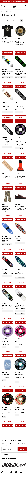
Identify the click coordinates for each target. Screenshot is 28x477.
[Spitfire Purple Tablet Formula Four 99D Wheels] (7, 331)
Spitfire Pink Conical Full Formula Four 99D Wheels (20, 343)
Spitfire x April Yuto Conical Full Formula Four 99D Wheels (20, 411)
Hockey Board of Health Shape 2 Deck (6, 240)
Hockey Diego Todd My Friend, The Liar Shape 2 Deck (7, 307)
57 (17, 432)
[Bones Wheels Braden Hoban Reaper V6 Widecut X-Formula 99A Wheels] (20, 129)
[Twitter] (16, 472)
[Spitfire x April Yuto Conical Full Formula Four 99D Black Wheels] (7, 399)
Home (2, 11)
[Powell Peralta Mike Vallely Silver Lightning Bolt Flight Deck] (7, 129)
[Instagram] (2, 472)
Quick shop (7, 49)
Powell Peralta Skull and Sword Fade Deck (7, 73)
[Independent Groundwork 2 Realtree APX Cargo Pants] (7, 196)
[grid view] (21, 20)
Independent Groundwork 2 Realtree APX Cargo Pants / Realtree (7, 209)
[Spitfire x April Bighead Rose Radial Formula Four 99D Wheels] (20, 364)
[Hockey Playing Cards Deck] (20, 228)
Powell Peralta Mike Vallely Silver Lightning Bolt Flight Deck (7, 142)
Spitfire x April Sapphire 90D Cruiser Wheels (6, 376)
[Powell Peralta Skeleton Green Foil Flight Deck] (20, 61)
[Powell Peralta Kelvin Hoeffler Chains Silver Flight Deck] (20, 95)
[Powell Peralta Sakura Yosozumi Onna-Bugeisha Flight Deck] (7, 95)
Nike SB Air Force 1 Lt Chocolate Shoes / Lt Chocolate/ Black (20, 209)
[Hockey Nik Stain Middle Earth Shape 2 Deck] (20, 295)
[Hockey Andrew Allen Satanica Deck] (7, 262)
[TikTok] (11, 472)
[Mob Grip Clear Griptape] (7, 166)
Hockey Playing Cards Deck (19, 239)
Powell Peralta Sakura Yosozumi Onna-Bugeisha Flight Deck (6, 107)
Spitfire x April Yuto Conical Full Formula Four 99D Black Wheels (7, 412)
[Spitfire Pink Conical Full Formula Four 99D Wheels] (20, 331)
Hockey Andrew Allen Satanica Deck (7, 272)
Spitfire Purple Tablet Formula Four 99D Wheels (7, 343)
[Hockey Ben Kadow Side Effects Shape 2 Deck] (20, 262)
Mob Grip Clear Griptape (6, 176)
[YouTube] (21, 472)
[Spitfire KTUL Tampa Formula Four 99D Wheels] (20, 31)
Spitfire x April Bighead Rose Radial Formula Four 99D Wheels (20, 377)
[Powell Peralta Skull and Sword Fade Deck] (7, 61)
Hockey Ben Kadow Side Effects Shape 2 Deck (20, 273)
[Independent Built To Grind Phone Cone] (20, 166)
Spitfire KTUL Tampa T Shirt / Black (7, 42)
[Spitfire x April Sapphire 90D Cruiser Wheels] (7, 364)
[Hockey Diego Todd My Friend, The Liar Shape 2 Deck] (7, 295)
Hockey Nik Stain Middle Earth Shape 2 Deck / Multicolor (20, 307)
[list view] (25, 20)
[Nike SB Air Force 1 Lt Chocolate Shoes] (20, 196)
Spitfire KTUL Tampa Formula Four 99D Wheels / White (20, 43)
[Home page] (14, 6)
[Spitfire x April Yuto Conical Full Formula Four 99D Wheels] (20, 399)
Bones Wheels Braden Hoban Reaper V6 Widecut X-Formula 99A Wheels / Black (20, 142)
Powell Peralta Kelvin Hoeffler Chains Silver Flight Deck (20, 107)
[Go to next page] (21, 432)
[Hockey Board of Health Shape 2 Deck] (7, 228)
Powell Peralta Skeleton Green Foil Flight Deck (20, 73)
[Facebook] (6, 472)
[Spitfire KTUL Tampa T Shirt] (7, 31)
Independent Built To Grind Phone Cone (20, 177)
